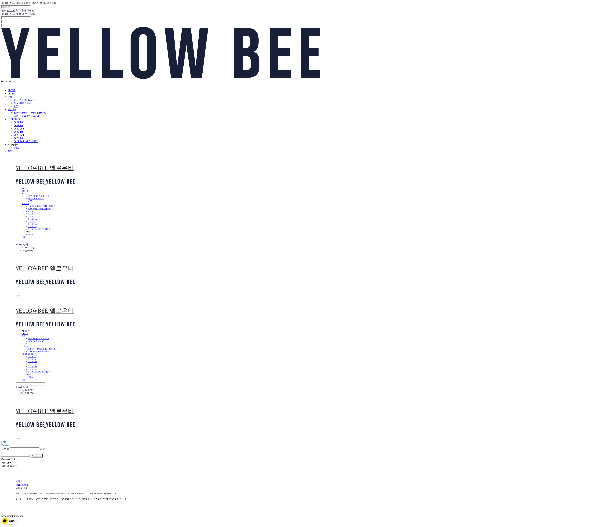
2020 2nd (19, 134)
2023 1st (18, 125)
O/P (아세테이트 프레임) (25, 99)
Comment (36, 456)
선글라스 (12, 109)
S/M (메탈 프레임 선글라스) (27, 115)
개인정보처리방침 (22, 484)
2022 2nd (19, 128)
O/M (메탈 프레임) (23, 103)
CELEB (11, 93)
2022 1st (18, 131)
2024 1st (18, 122)
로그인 (11, 10)
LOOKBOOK (14, 119)
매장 (10, 150)
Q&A (16, 147)
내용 (42, 449)
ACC (16, 106)
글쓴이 (5, 449)
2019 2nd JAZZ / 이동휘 (26, 141)
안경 (10, 96)
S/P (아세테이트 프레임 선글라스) (30, 112)
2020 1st (18, 138)
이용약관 (19, 481)
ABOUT (11, 90)
